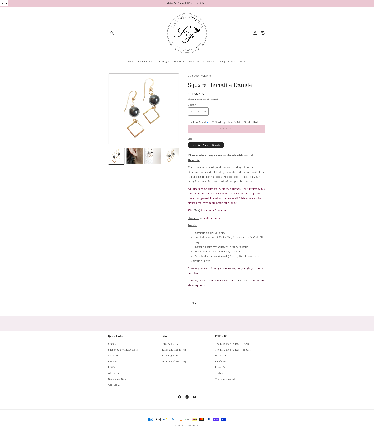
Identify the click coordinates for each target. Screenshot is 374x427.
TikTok (219, 373)
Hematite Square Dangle (206, 145)
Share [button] (195, 303)
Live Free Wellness (190, 425)
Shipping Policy (171, 355)
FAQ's (111, 367)
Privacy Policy (170, 343)
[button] (112, 33)
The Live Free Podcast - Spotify (233, 349)
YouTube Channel (225, 379)
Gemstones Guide (118, 379)
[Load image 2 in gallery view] (134, 156)
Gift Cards (114, 355)
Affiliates (113, 373)
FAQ (197, 210)
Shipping (192, 99)
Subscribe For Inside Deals (123, 349)
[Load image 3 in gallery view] (152, 156)
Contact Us (245, 280)
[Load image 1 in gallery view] (116, 156)
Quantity (192, 105)
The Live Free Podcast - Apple (232, 343)
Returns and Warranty (174, 361)
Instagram (220, 355)
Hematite (194, 159)
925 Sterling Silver (221, 122)
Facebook (220, 361)
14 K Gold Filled (247, 122)
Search (112, 343)
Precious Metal (197, 122)
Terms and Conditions (174, 349)
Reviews (113, 361)
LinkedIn (220, 367)
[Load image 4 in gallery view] (171, 156)
